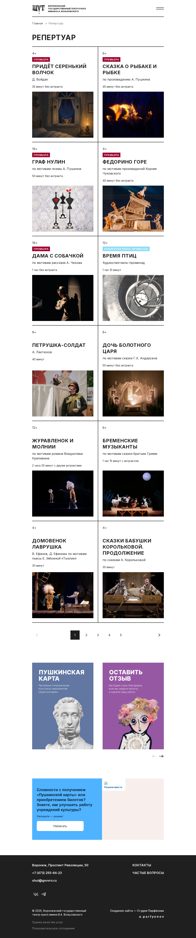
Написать (60, 826)
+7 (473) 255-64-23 (47, 873)
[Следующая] (159, 635)
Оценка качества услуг (47, 922)
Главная (38, 23)
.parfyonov (152, 916)
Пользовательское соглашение (53, 928)
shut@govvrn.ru (44, 880)
